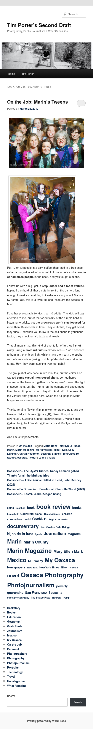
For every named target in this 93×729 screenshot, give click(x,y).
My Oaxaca (60, 560)
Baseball (20, 507)
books (77, 507)
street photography (18, 597)
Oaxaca (32, 574)
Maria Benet (50, 446)
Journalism (55, 533)
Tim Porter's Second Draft (39, 25)
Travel (11, 676)
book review (53, 506)
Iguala (38, 534)
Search (11, 696)
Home (11, 73)
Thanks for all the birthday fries (28, 475)
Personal (13, 649)
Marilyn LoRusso (70, 446)
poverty (62, 586)
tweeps (11, 457)
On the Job (25, 446)
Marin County (36, 542)
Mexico (16, 560)
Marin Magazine (25, 450)
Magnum (74, 534)
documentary (23, 526)
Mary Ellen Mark (68, 551)
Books (11, 612)
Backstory (13, 608)
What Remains (16, 685)
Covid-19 (39, 518)
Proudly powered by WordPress (46, 721)
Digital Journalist (59, 519)
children (67, 514)
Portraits (13, 667)
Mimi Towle (60, 450)
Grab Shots (14, 626)
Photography (64, 574)
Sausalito (55, 592)
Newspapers (16, 567)
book (31, 507)
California (27, 514)
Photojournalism (31, 585)
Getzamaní (14, 621)
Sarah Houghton (29, 454)
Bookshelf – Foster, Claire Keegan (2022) (34, 494)
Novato (74, 567)
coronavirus (14, 519)
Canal (38, 514)
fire (42, 527)
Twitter (32, 457)
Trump (66, 597)
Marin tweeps (44, 450)
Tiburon (56, 597)
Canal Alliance (52, 514)
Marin (10, 450)
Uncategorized (16, 681)
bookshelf (13, 514)
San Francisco (36, 592)
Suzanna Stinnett (51, 454)
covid (27, 519)
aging (10, 508)
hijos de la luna (20, 533)
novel (13, 575)
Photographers (17, 653)
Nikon (64, 567)
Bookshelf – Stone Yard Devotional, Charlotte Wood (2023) (46, 489)
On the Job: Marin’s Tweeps (37, 101)
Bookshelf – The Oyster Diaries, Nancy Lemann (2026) (43, 471)
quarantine (15, 592)
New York (32, 567)
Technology (15, 672)
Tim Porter (28, 73)
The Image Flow (40, 597)
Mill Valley (35, 561)
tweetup (22, 457)
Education (14, 617)
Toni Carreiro (71, 454)
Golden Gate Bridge (58, 527)
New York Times (49, 567)
